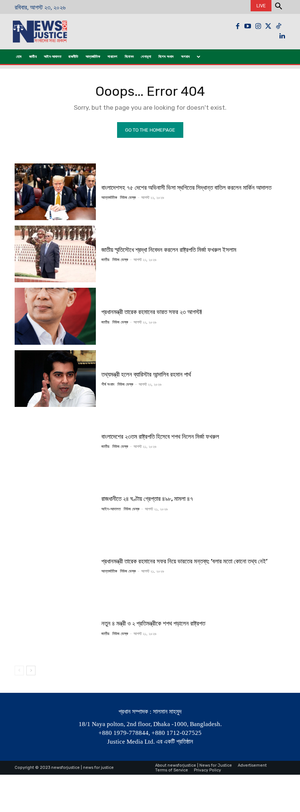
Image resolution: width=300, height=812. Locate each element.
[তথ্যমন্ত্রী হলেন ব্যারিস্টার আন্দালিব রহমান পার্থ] (55, 378)
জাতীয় (105, 260)
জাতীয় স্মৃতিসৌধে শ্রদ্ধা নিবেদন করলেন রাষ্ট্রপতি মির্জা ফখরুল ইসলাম (168, 249)
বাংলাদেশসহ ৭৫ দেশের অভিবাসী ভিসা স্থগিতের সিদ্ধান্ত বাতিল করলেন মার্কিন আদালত (186, 187)
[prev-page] (19, 670)
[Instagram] (258, 26)
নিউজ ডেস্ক (128, 197)
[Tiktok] (278, 26)
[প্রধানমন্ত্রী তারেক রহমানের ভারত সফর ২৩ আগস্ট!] (55, 316)
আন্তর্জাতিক (109, 198)
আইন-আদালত (111, 509)
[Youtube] (247, 26)
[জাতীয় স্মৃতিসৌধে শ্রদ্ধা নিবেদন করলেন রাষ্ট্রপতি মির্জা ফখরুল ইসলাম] (55, 254)
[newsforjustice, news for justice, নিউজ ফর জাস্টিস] (51, 31)
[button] (278, 7)
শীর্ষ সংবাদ (108, 384)
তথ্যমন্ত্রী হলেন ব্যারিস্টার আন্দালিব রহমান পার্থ (146, 374)
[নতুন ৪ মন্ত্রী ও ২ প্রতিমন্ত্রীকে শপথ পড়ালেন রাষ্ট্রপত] (55, 627)
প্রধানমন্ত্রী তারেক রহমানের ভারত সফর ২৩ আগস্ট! (151, 312)
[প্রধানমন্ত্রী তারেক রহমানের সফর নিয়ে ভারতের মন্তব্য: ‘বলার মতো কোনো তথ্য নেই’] (55, 565)
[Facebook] (237, 26)
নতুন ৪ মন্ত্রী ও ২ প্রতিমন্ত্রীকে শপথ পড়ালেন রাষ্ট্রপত (153, 623)
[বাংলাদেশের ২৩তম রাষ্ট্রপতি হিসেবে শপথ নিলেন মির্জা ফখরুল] (55, 440)
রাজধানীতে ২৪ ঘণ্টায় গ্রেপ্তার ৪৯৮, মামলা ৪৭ (147, 498)
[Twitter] (268, 26)
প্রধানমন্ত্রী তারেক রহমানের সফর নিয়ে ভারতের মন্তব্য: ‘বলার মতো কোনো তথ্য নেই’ (184, 561)
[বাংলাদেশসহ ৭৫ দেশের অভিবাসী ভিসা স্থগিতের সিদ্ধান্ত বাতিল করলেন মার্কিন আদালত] (55, 191)
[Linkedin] (282, 36)
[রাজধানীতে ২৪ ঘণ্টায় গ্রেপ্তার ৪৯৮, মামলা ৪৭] (55, 503)
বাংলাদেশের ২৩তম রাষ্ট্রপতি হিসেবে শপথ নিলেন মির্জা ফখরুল (160, 436)
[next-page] (30, 670)
